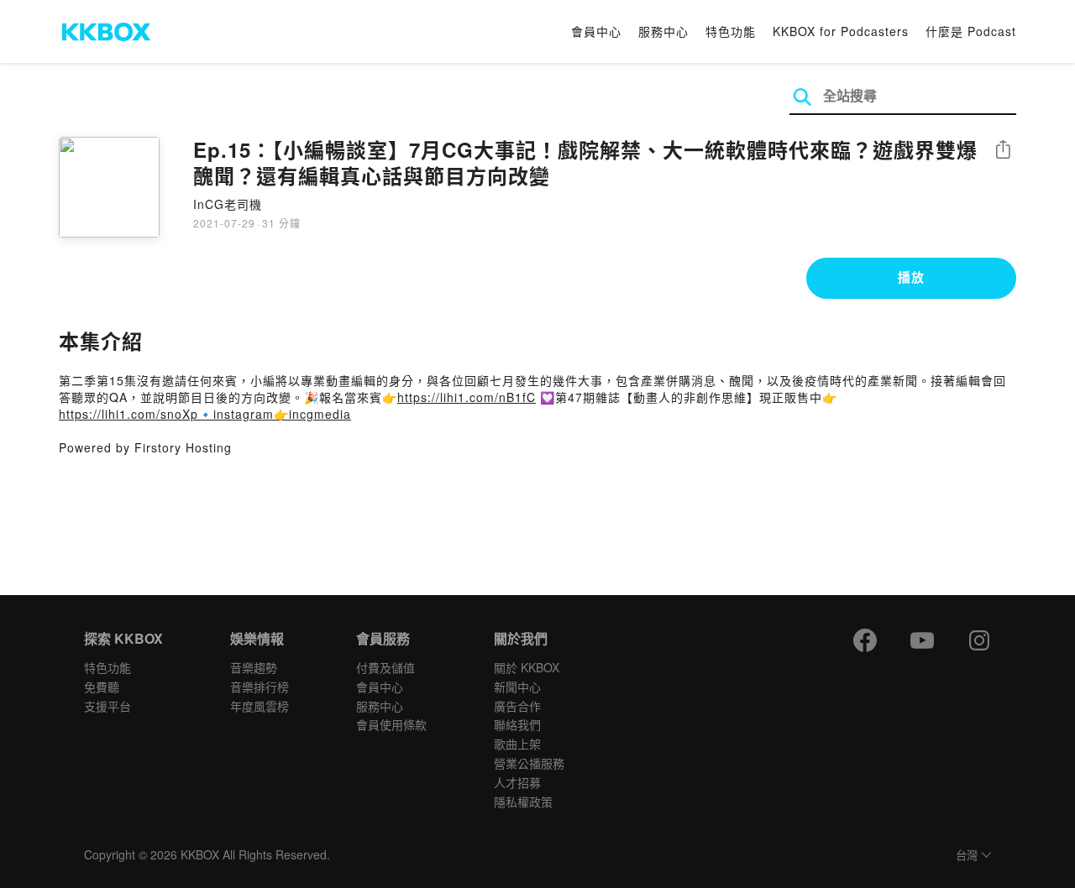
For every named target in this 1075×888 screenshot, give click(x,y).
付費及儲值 (385, 667)
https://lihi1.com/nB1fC (466, 397)
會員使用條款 (391, 724)
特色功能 (730, 31)
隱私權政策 (523, 801)
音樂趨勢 (253, 667)
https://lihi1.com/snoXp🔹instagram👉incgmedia (205, 413)
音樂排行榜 (259, 686)
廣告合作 (517, 705)
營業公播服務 (529, 763)
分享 (1003, 151)
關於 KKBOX (526, 667)
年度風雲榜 (259, 705)
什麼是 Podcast (971, 31)
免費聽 (101, 686)
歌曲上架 (517, 743)
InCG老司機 (227, 204)
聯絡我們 (517, 724)
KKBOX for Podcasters (841, 31)
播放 (911, 277)
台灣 (967, 855)
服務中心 (663, 31)
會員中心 (596, 31)
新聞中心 (517, 686)
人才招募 (517, 782)
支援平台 (107, 705)
